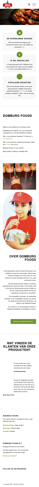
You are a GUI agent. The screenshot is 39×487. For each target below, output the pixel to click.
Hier (8, 69)
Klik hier (22, 91)
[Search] (28, 4)
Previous (2, 17)
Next (37, 17)
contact (8, 144)
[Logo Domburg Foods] (16, 4)
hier (23, 47)
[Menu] (33, 4)
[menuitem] (28, 4)
